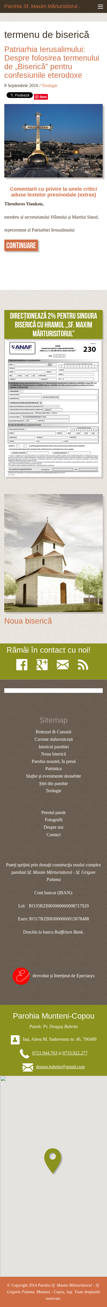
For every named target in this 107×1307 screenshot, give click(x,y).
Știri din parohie (53, 783)
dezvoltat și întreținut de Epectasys (63, 975)
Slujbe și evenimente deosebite (53, 776)
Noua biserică (28, 621)
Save (43, 97)
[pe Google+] (44, 665)
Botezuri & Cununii (53, 731)
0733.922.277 (75, 1052)
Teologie (49, 85)
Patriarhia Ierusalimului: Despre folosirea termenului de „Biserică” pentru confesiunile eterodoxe (51, 62)
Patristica (53, 768)
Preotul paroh (53, 812)
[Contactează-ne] (64, 665)
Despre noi (53, 827)
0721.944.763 (44, 1052)
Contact (53, 834)
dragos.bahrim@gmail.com (60, 1066)
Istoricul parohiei (54, 746)
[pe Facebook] (23, 665)
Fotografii (53, 819)
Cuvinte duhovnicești (54, 739)
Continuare (21, 245)
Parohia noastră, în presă (54, 761)
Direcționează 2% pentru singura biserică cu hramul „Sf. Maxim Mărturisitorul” (53, 324)
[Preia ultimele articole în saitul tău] (84, 665)
